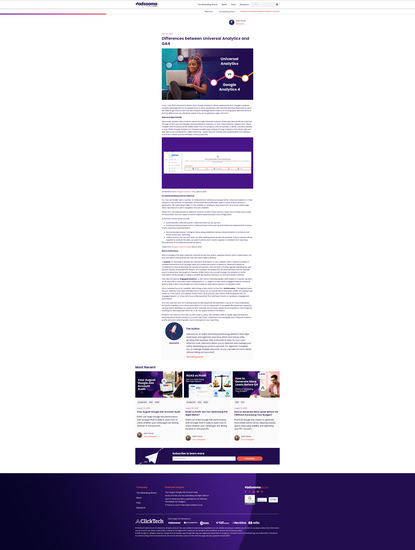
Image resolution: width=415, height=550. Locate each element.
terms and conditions (209, 530)
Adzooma (240, 24)
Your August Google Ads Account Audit (159, 411)
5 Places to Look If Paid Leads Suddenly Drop (184, 505)
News (224, 4)
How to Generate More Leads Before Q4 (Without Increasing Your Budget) (256, 413)
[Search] (277, 4)
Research (244, 4)
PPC (242, 402)
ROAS (157, 402)
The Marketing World (207, 4)
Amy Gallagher (150, 436)
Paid (233, 4)
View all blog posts (194, 357)
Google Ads (142, 402)
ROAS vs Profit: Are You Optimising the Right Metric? (187, 495)
